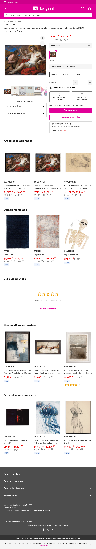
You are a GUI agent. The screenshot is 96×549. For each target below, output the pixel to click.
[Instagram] (52, 529)
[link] (18, 173)
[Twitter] (47, 529)
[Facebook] (43, 529)
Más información (46, 546)
